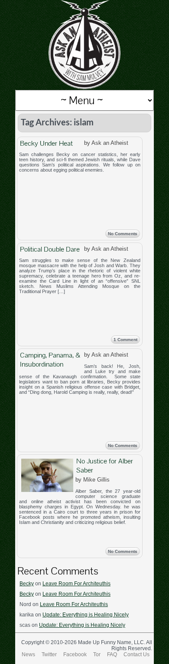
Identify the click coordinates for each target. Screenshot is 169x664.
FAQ (112, 654)
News (28, 654)
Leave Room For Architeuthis (76, 584)
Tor (97, 654)
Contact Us (137, 654)
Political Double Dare (50, 249)
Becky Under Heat (46, 143)
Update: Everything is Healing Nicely (85, 615)
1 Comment (125, 339)
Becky (27, 584)
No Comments (122, 233)
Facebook (75, 654)
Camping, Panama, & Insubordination (50, 360)
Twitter (49, 654)
